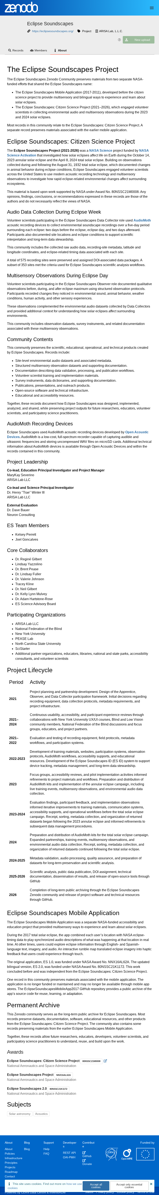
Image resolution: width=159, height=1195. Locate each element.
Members (41, 50)
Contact (10, 1176)
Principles (11, 1162)
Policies (10, 1153)
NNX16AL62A (63, 1075)
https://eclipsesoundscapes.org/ (52, 31)
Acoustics (41, 1113)
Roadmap (11, 1171)
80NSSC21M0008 (91, 1061)
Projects (10, 1167)
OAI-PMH (69, 1157)
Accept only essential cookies (129, 1186)
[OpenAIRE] (127, 1159)
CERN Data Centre (33, 1192)
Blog (27, 1149)
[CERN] (112, 1159)
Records (17, 50)
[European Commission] (145, 1159)
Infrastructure (13, 1158)
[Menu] (152, 8)
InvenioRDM (57, 1192)
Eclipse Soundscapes (50, 23)
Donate (87, 1164)
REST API (69, 1152)
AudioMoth (142, 220)
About (62, 50)
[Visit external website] (105, 1060)
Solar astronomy (19, 1113)
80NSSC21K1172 (58, 1089)
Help (46, 1149)
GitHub (87, 1156)
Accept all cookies (96, 1186)
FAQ (46, 1153)
